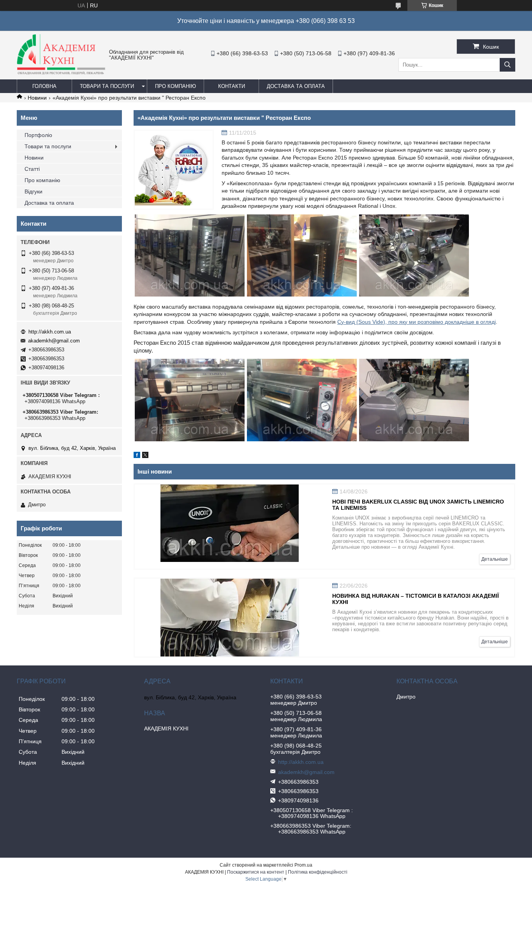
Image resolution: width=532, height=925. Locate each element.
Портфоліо (38, 135)
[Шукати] (507, 65)
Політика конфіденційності (317, 872)
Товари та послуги (107, 86)
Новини (37, 98)
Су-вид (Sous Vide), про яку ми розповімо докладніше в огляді (416, 322)
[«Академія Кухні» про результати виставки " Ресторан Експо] (174, 170)
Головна (44, 86)
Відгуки (33, 191)
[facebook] (137, 456)
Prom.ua (303, 865)
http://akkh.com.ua (49, 332)
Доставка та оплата (296, 86)
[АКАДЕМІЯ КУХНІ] (61, 73)
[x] (145, 456)
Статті (32, 169)
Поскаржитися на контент (255, 872)
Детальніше (494, 559)
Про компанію (175, 86)
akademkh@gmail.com (54, 341)
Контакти (231, 86)
